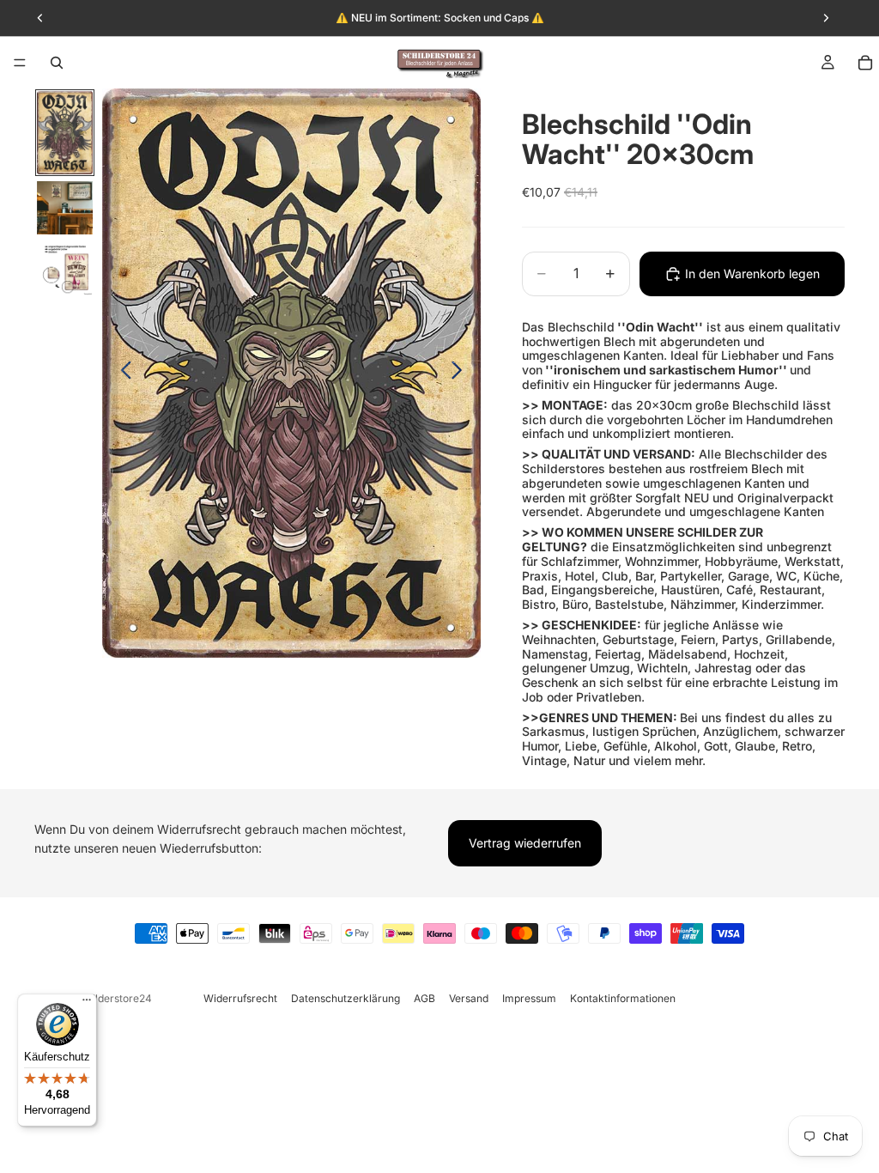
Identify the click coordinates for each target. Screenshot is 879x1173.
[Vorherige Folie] (121, 373)
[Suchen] (57, 63)
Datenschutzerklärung (345, 998)
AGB (424, 998)
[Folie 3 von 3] (65, 268)
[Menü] (19, 62)
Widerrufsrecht (240, 998)
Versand (468, 998)
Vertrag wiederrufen (525, 843)
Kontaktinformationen (623, 998)
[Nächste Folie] (461, 373)
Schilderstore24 (113, 998)
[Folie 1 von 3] (65, 133)
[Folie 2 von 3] (65, 207)
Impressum (529, 998)
